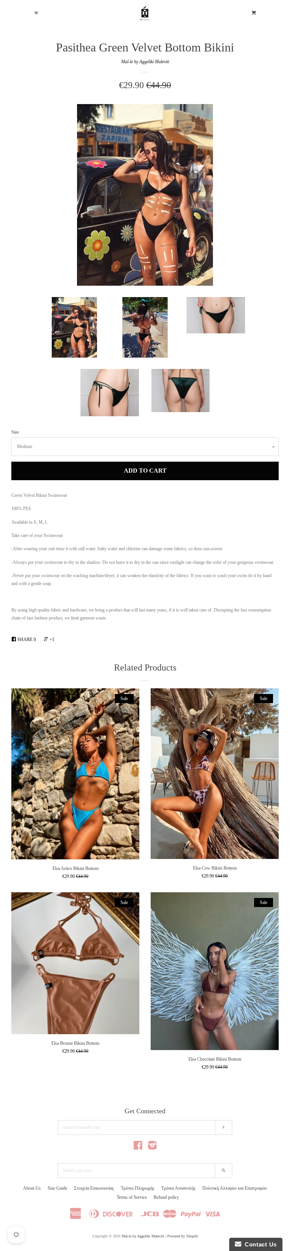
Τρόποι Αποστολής (178, 1188)
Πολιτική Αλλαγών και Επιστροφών (234, 1188)
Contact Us (259, 1244)
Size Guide (57, 1188)
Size (15, 432)
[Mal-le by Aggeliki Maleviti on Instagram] (152, 1147)
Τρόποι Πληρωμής (137, 1188)
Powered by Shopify (182, 1236)
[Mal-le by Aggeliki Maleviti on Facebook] (138, 1147)
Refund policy (166, 1197)
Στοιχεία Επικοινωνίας (94, 1188)
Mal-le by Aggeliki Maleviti (145, 61)
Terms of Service (132, 1197)
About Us (32, 1188)
